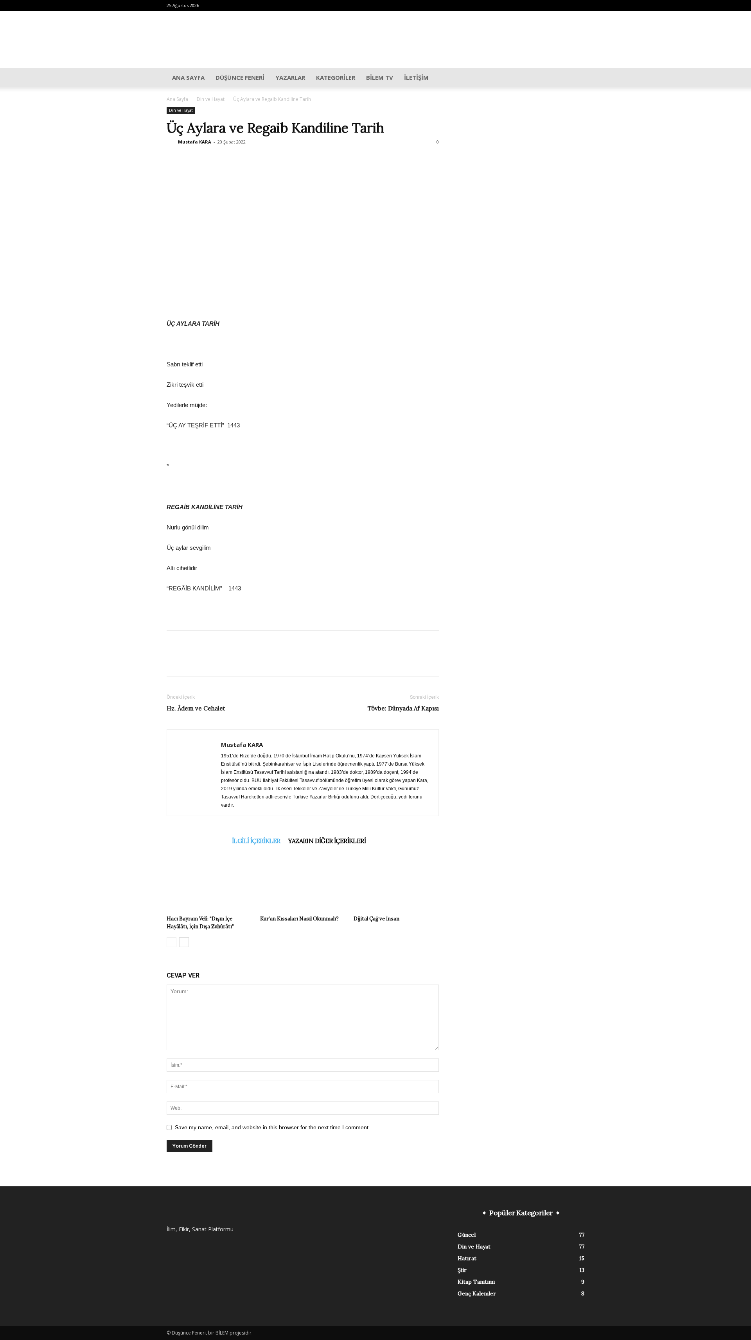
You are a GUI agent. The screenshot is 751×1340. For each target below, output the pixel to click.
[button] (575, 78)
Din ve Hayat (211, 99)
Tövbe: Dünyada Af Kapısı (403, 708)
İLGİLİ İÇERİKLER (256, 841)
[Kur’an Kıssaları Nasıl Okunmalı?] (302, 883)
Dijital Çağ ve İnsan (376, 918)
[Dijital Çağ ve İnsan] (396, 883)
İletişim (416, 77)
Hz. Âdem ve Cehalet (196, 708)
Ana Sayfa (188, 77)
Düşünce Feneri (240, 77)
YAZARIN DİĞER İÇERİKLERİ (327, 841)
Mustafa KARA (194, 142)
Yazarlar (290, 77)
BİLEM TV (379, 77)
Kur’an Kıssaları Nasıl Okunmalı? (299, 918)
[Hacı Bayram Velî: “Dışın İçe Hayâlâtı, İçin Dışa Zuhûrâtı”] (209, 883)
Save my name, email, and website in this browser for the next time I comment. (272, 1127)
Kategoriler (335, 77)
